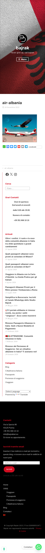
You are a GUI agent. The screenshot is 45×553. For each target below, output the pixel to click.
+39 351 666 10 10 (11, 431)
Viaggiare (9, 382)
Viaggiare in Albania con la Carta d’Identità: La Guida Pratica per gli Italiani (21, 277)
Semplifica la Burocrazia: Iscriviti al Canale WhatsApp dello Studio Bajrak (20, 300)
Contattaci (7, 511)
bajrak (22, 47)
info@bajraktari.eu (10, 434)
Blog (7, 367)
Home (5, 485)
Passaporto (10, 375)
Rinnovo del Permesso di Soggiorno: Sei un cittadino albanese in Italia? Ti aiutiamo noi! (21, 349)
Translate (24, 395)
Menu (24, 59)
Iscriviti (9, 469)
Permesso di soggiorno (14, 378)
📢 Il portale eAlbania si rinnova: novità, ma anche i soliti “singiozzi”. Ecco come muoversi (20, 313)
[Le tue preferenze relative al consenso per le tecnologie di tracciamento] (4, 549)
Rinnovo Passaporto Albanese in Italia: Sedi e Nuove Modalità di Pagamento (20, 326)
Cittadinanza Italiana (13, 371)
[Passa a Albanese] (22, 515)
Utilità (5, 489)
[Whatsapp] (38, 547)
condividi (32, 147)
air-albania (8, 168)
